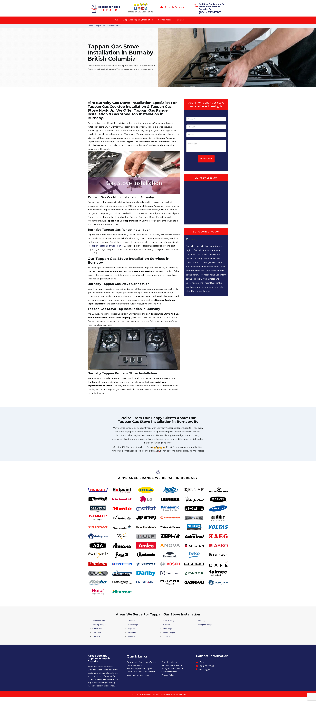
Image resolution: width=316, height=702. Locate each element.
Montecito (131, 636)
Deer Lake (96, 632)
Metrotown (132, 632)
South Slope (167, 628)
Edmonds (96, 636)
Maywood (132, 628)
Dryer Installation (169, 662)
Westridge (201, 621)
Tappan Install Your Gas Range (106, 246)
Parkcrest (166, 624)
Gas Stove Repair (135, 665)
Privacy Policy (167, 675)
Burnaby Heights (99, 624)
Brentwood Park (98, 621)
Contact (180, 20)
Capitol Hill (97, 628)
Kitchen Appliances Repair (139, 668)
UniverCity (167, 636)
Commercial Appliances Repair (141, 662)
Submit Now (206, 159)
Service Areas (164, 20)
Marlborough (133, 624)
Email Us (204, 662)
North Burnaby (168, 621)
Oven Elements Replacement (141, 672)
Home (115, 20)
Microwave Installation (171, 665)
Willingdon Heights (205, 624)
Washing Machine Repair (138, 675)
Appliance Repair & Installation (138, 20)
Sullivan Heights (169, 632)
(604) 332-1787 (210, 12)
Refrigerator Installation (172, 668)
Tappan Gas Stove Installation (108, 26)
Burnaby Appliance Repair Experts (173, 694)
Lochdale (131, 621)
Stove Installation (169, 672)
